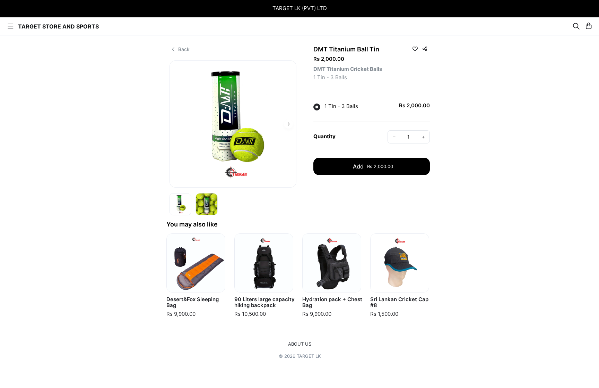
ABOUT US (299, 344)
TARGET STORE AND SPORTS (58, 26)
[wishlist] (415, 48)
